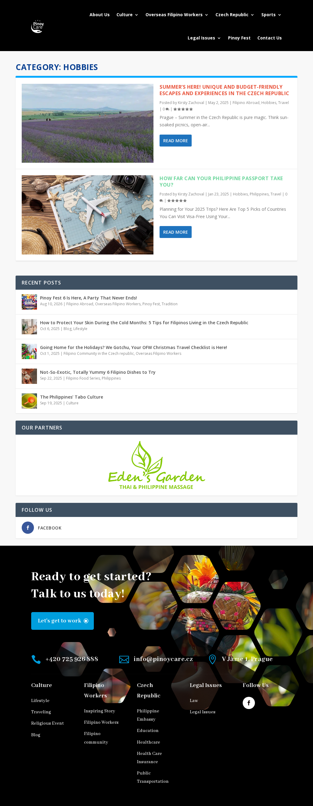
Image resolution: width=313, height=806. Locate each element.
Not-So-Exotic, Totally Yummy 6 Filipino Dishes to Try (98, 372)
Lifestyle (80, 328)
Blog (68, 328)
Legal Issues (201, 38)
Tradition (170, 303)
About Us (100, 14)
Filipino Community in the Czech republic (99, 353)
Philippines (259, 194)
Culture (124, 14)
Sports (268, 14)
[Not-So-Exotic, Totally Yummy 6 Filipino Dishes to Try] (29, 376)
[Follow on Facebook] (249, 703)
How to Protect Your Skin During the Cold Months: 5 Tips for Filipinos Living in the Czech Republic (144, 322)
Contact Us (269, 38)
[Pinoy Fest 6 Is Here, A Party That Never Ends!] (29, 302)
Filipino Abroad (246, 102)
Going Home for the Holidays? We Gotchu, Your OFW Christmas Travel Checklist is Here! (133, 347)
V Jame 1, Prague (247, 659)
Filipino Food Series (83, 378)
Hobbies (268, 102)
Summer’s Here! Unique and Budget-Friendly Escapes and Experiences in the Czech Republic (224, 90)
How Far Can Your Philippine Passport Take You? (221, 181)
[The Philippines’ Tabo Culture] (29, 401)
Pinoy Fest (239, 38)
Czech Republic (232, 14)
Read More (175, 140)
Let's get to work (59, 621)
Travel (283, 102)
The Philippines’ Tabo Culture (71, 397)
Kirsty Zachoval (191, 102)
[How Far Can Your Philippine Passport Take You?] (87, 214)
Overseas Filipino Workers (174, 14)
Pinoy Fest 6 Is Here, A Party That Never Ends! (88, 298)
